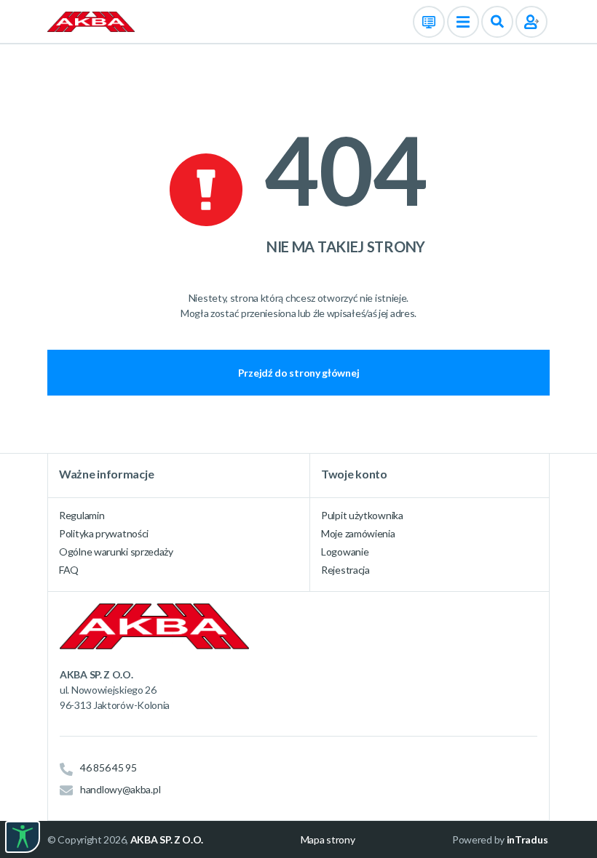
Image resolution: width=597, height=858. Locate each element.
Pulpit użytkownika (362, 515)
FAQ (69, 570)
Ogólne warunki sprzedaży (116, 551)
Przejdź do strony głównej (299, 372)
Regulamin (81, 515)
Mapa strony (328, 839)
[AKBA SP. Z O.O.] (91, 21)
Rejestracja (345, 570)
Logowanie (344, 551)
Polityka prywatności (104, 533)
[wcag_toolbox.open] (22, 837)
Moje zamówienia (358, 533)
